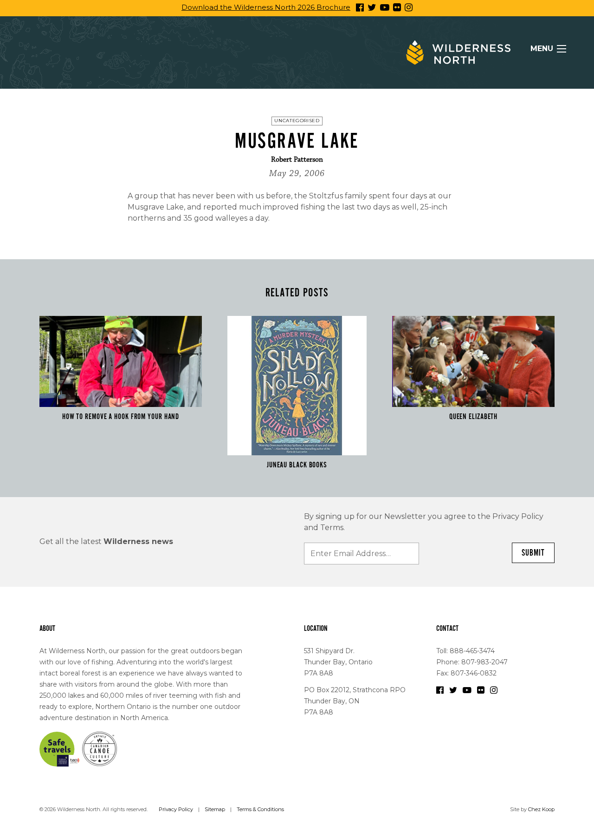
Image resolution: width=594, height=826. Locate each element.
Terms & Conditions (260, 809)
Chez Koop (541, 809)
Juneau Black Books (297, 465)
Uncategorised (296, 121)
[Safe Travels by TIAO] (59, 748)
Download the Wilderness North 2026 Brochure (265, 7)
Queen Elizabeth (473, 416)
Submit (533, 553)
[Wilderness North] (458, 52)
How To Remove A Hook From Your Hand (121, 416)
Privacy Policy (176, 809)
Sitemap (215, 809)
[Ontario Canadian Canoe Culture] (99, 748)
